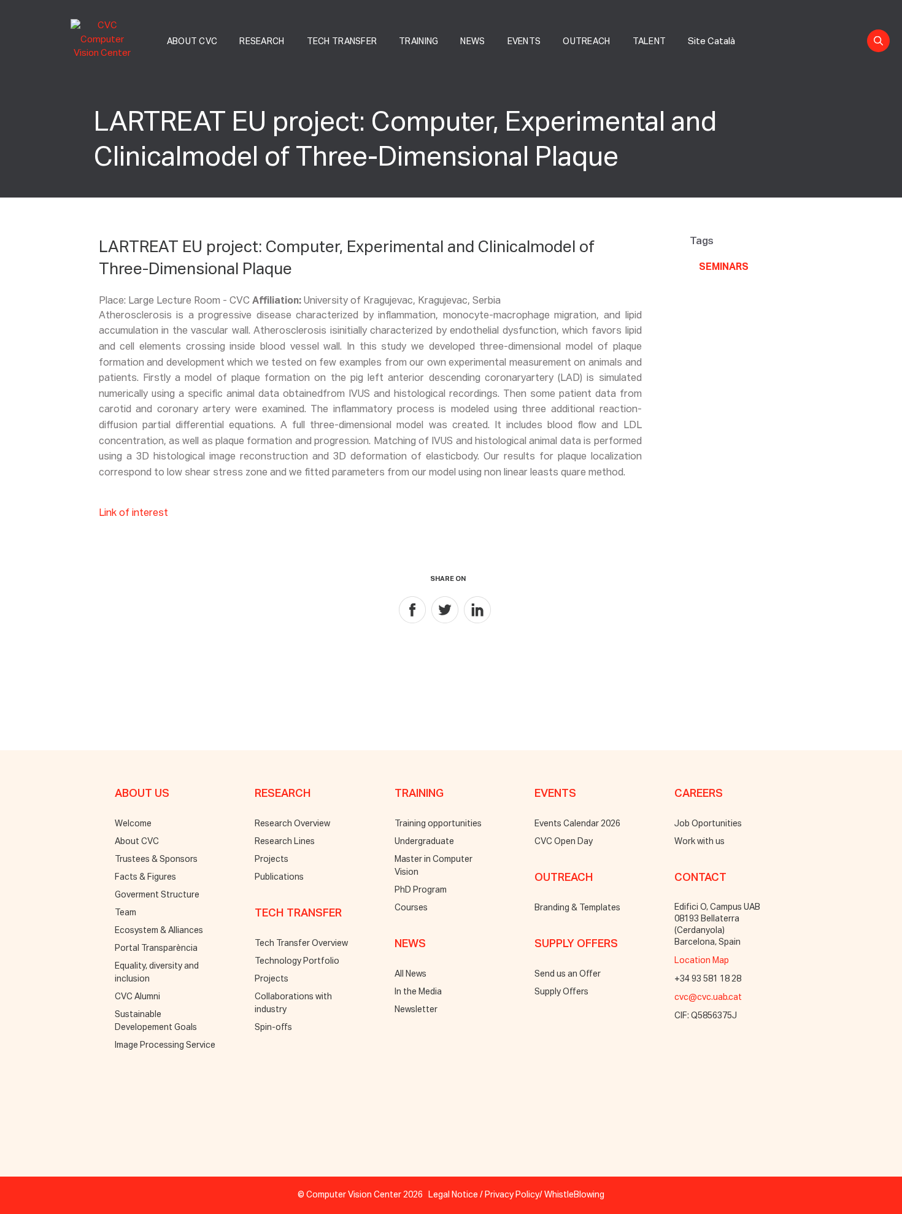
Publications (279, 877)
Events (524, 41)
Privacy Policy (512, 1195)
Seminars (724, 267)
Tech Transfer (342, 41)
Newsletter (416, 1009)
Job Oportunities (708, 824)
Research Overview (292, 824)
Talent (649, 41)
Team (125, 913)
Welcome (133, 824)
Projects (271, 859)
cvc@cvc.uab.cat (708, 997)
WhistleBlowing (574, 1195)
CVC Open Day (563, 841)
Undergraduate (424, 841)
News (472, 41)
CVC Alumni (137, 997)
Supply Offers (561, 992)
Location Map (701, 960)
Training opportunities (438, 824)
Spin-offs (273, 1027)
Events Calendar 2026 (577, 824)
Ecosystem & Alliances (159, 930)
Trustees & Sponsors (156, 859)
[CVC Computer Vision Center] (106, 37)
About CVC (192, 41)
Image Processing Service (165, 1045)
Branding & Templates (577, 908)
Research (261, 41)
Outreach (586, 41)
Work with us (699, 841)
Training (418, 41)
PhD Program (421, 890)
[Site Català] (711, 28)
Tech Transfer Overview (301, 943)
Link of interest (133, 513)
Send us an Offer (567, 974)
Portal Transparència (156, 948)
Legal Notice (453, 1195)
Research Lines (285, 841)
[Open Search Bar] (878, 40)
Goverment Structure (157, 895)
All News (410, 974)
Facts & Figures (145, 877)
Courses (411, 908)
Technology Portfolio (297, 961)
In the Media (418, 992)
